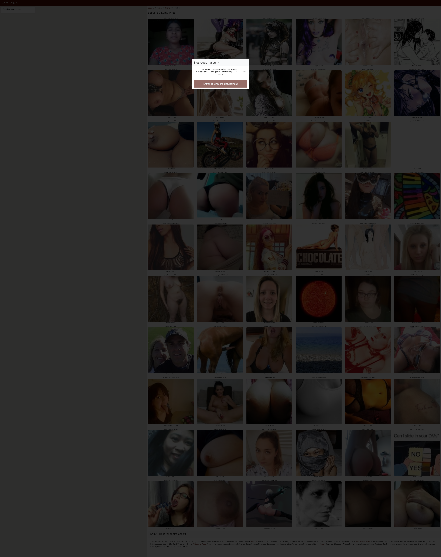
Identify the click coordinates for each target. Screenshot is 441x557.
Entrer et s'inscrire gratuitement (220, 83)
